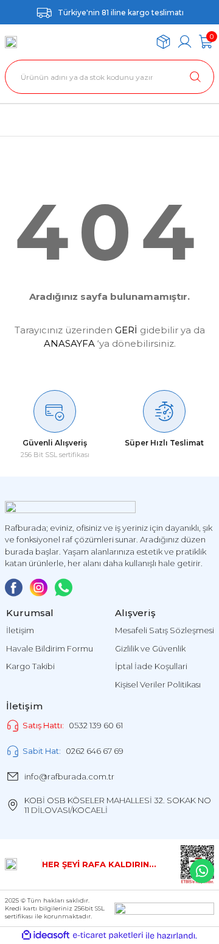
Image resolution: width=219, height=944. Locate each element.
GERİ (126, 330)
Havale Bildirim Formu (49, 648)
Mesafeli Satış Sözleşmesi (164, 630)
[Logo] (11, 42)
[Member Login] (184, 42)
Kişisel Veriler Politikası (158, 684)
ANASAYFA (69, 343)
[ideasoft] (45, 935)
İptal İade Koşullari (151, 666)
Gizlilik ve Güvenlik (150, 648)
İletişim (20, 630)
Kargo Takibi (30, 666)
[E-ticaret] (108, 935)
